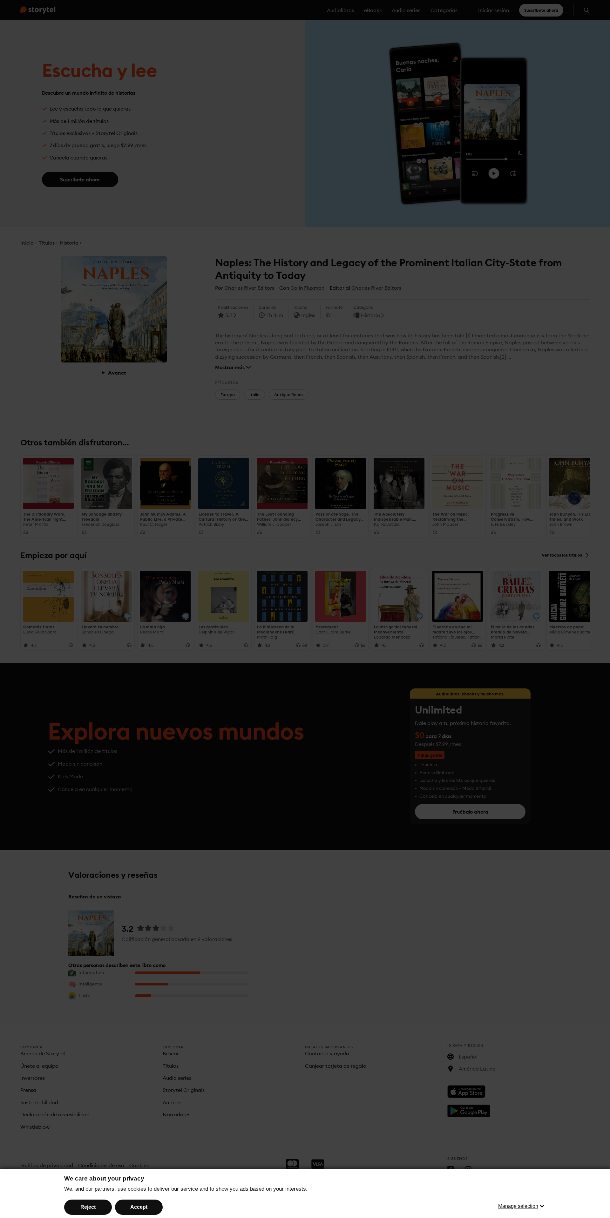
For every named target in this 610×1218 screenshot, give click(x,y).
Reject (88, 1207)
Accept (138, 1207)
